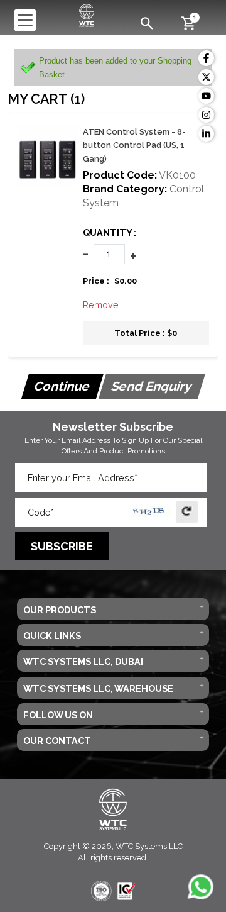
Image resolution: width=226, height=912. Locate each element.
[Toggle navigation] (25, 20)
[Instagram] (206, 115)
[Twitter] (206, 77)
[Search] (147, 22)
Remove (101, 304)
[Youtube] (206, 96)
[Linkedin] (206, 134)
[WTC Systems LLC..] (87, 14)
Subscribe (62, 546)
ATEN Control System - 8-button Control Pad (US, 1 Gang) (134, 145)
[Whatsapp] (200, 886)
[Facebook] (206, 58)
